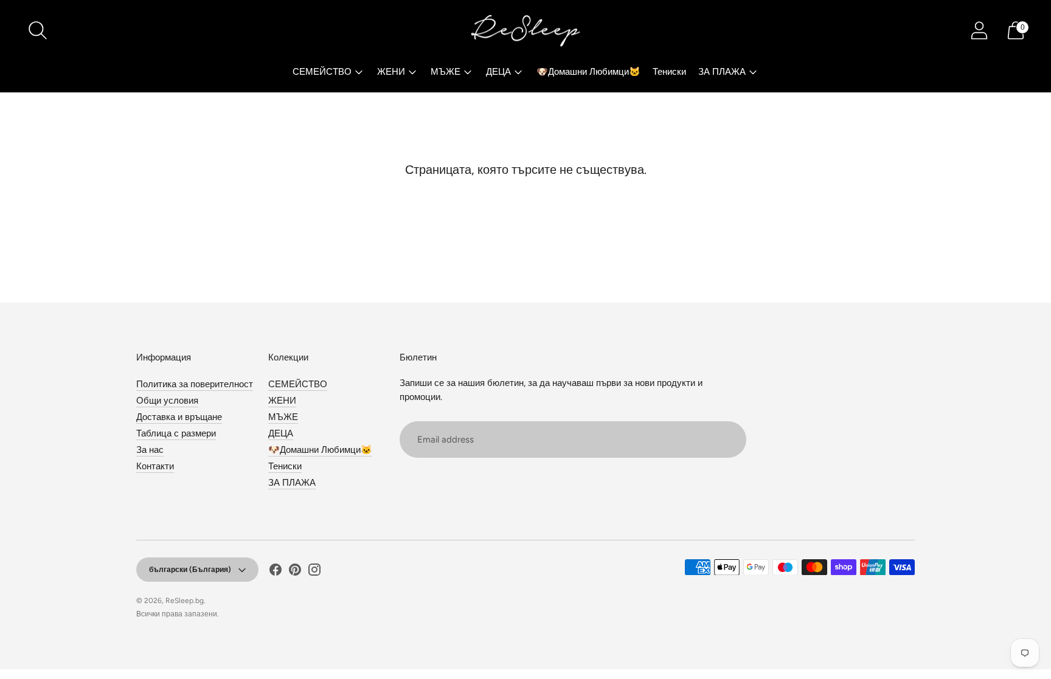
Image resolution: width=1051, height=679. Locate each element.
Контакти (155, 466)
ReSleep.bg (184, 600)
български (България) (190, 569)
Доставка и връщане (179, 417)
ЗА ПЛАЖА (722, 71)
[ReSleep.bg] (525, 30)
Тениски (669, 71)
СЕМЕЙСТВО (322, 71)
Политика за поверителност (194, 384)
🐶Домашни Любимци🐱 (588, 71)
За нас (150, 449)
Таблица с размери (176, 433)
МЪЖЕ (445, 71)
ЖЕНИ (391, 71)
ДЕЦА (498, 71)
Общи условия (167, 400)
